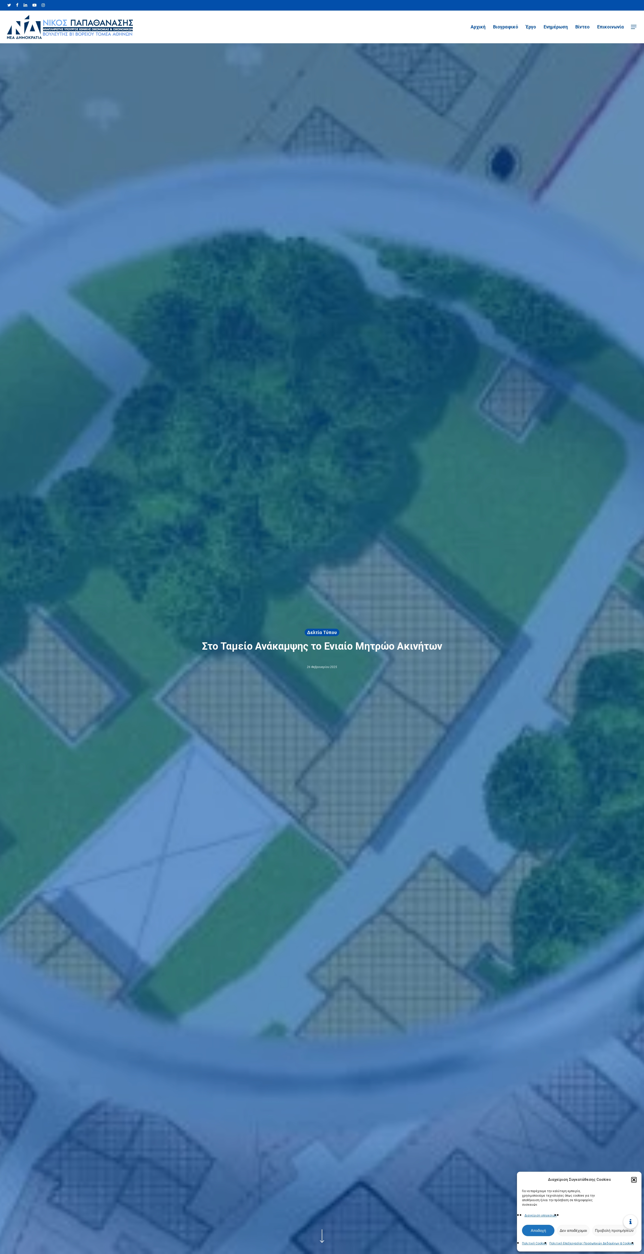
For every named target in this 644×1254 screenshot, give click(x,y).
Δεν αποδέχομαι (573, 1230)
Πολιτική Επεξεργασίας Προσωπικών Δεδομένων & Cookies (591, 1243)
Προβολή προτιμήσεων (614, 1230)
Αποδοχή (538, 1230)
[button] (633, 1179)
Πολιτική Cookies (534, 1243)
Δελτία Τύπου (322, 632)
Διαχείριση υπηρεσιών (541, 1215)
